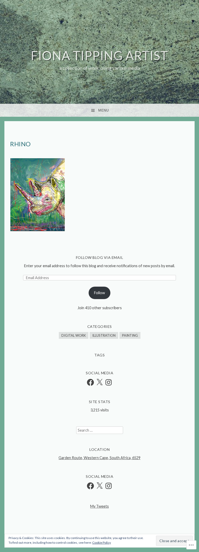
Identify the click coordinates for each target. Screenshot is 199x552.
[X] (99, 382)
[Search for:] (99, 430)
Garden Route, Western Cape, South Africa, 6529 (99, 458)
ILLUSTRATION (104, 335)
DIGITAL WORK (73, 335)
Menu (103, 110)
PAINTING (130, 335)
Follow (99, 293)
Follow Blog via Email (99, 257)
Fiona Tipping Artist (99, 55)
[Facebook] (90, 382)
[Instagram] (108, 382)
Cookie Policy (101, 542)
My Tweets (99, 506)
